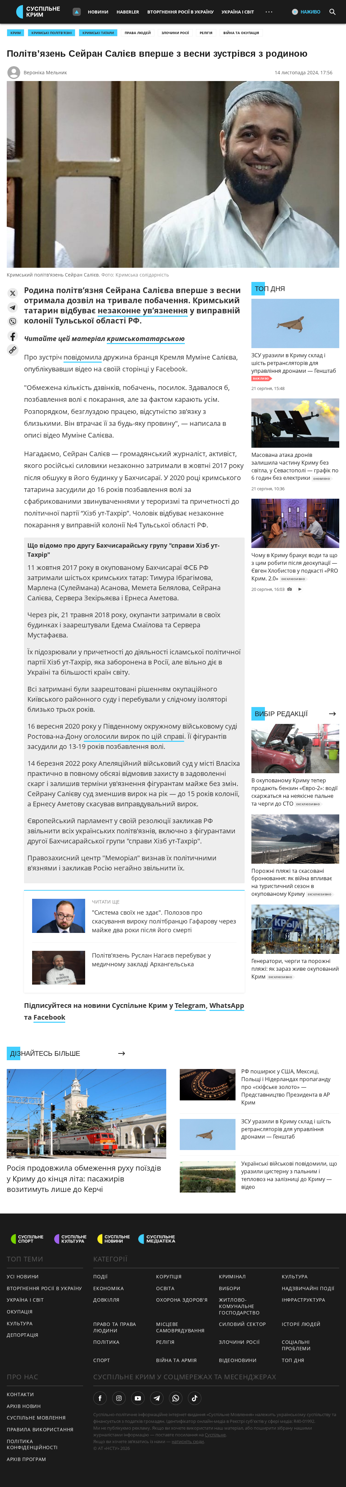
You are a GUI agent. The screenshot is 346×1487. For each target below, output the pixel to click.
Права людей (138, 32)
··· (269, 11)
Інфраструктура (303, 1300)
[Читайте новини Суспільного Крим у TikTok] (194, 1398)
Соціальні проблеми (296, 1345)
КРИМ (15, 32)
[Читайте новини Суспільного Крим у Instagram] (119, 1398)
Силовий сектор (242, 1324)
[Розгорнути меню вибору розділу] (77, 12)
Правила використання (40, 1429)
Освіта (165, 1288)
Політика (106, 1342)
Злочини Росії (175, 32)
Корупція (169, 1276)
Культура (20, 1323)
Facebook (49, 1017)
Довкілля (106, 1300)
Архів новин (24, 1406)
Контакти (20, 1394)
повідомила (83, 357)
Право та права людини (114, 1327)
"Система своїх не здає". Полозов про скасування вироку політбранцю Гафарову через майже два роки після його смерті (164, 921)
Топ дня (293, 1360)
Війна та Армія (176, 1360)
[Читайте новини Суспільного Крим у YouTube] (138, 1398)
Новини (98, 12)
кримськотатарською (146, 338)
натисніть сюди (188, 1441)
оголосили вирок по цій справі (134, 736)
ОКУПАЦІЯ (20, 1311)
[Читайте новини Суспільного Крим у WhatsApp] (175, 1398)
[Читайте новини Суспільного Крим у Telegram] (157, 1398)
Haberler (128, 12)
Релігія (206, 32)
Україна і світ (238, 12)
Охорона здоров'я (181, 1300)
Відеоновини (238, 1360)
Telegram (190, 1005)
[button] (13, 293)
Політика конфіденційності (32, 1444)
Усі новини (23, 1276)
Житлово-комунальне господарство (239, 1306)
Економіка (108, 1288)
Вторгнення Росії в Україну (180, 12)
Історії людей (301, 1324)
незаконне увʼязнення (143, 310)
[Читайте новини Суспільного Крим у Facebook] (100, 1398)
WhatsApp (226, 1005)
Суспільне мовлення (36, 1417)
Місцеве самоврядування (180, 1327)
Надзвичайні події (308, 1288)
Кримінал (232, 1276)
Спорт (101, 1360)
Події (100, 1276)
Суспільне (215, 1435)
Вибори (229, 1288)
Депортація (23, 1335)
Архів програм (26, 1459)
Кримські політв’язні (51, 32)
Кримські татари (98, 32)
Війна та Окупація (241, 32)
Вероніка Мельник (45, 72)
